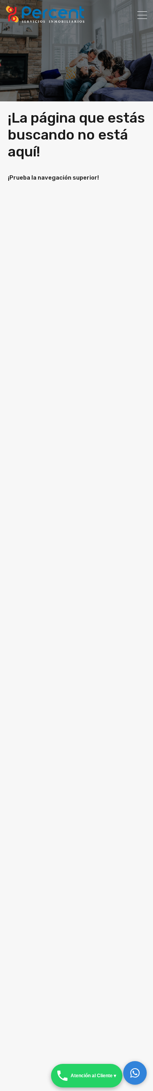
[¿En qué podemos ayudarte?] (135, 1073)
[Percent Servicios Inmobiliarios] (45, 19)
